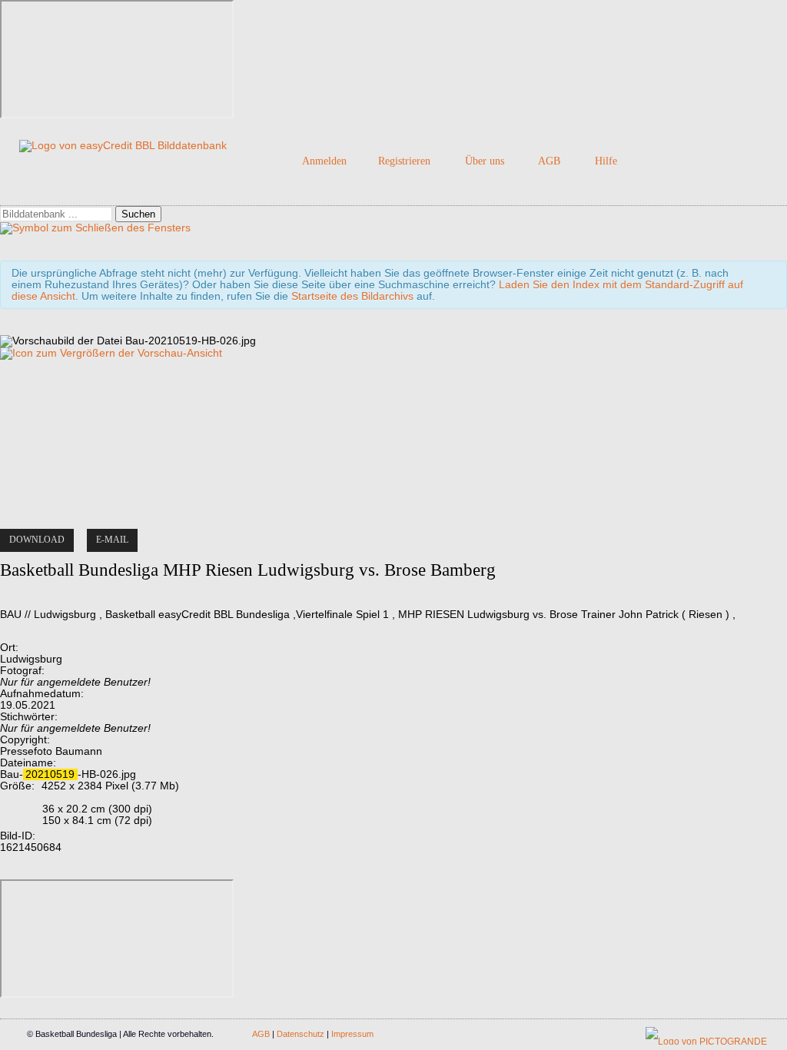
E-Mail (112, 539)
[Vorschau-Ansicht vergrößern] (111, 353)
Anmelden (324, 161)
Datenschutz (300, 1033)
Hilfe (606, 161)
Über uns (484, 161)
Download (37, 539)
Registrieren (404, 161)
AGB (549, 161)
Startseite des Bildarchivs (352, 296)
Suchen (138, 214)
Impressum (352, 1033)
